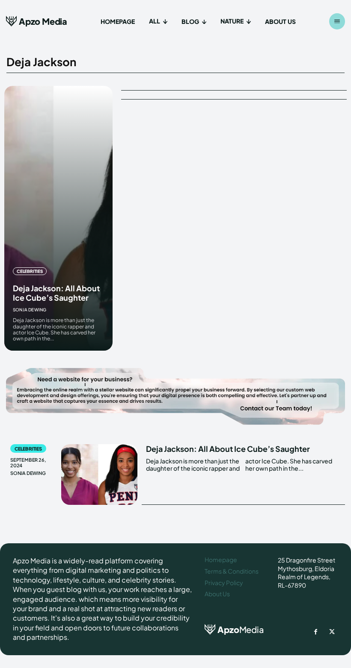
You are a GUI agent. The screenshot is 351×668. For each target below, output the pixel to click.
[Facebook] (316, 632)
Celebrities (30, 271)
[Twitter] (332, 632)
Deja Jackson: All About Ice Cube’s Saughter (56, 292)
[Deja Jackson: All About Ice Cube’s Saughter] (58, 218)
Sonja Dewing (29, 309)
